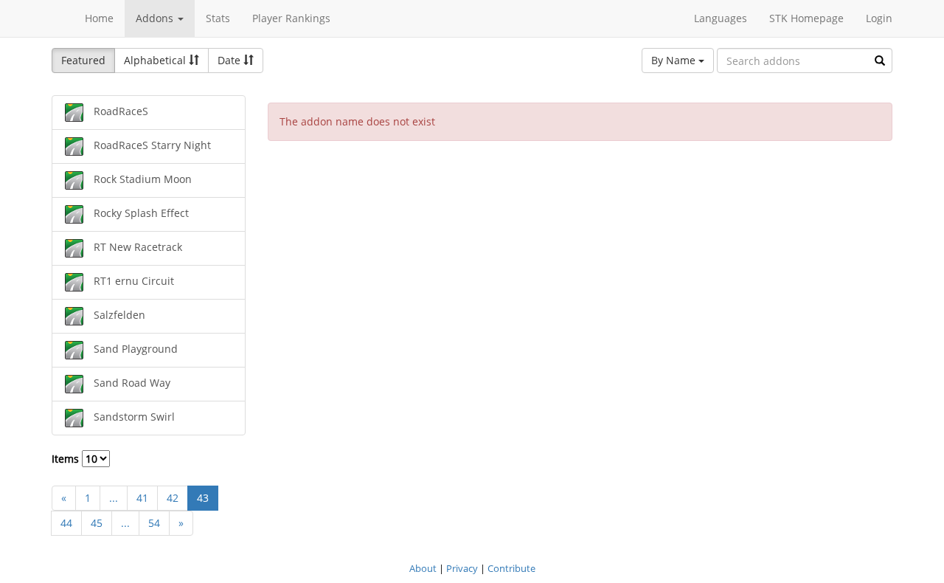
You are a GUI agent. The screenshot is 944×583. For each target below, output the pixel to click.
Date (230, 60)
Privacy (462, 568)
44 (66, 523)
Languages (720, 18)
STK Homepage (806, 18)
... (113, 498)
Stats (218, 18)
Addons (156, 18)
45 (97, 523)
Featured (83, 60)
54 (154, 523)
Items (67, 459)
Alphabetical (156, 60)
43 (203, 498)
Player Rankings (291, 18)
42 (172, 498)
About (423, 568)
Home (99, 18)
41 (142, 498)
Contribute (511, 568)
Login (879, 18)
